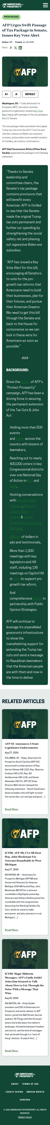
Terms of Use (30, 1084)
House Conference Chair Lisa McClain (25, 523)
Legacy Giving (14, 1092)
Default (30, 94)
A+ (6, 94)
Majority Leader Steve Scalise (23, 511)
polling (37, 598)
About (15, 1084)
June (13, 486)
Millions (15, 537)
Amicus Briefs (35, 1093)
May (30, 481)
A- (16, 94)
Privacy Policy (25, 1118)
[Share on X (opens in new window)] (15, 47)
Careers (25, 1101)
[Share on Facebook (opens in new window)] (10, 47)
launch (25, 382)
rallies (20, 439)
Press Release (11, 17)
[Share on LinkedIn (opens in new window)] (20, 47)
